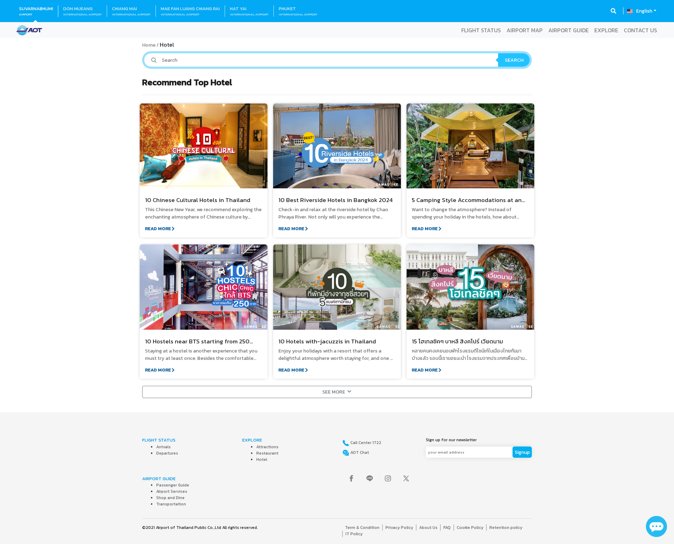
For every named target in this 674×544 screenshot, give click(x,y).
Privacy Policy (399, 527)
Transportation (171, 504)
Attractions (267, 447)
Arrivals (163, 447)
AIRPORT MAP (525, 30)
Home (149, 45)
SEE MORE (333, 392)
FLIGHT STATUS (481, 30)
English (644, 11)
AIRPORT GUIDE (568, 30)
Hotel (261, 459)
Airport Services (171, 491)
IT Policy (354, 534)
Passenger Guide (172, 485)
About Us (428, 527)
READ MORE (158, 228)
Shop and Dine (170, 498)
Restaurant (267, 453)
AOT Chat (359, 452)
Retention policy (505, 527)
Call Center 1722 (365, 442)
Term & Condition (362, 527)
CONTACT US (640, 30)
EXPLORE (606, 30)
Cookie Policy (470, 527)
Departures (167, 453)
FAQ (447, 527)
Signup (522, 452)
